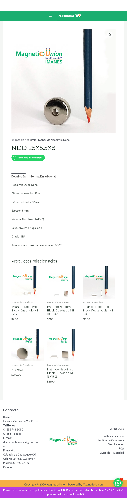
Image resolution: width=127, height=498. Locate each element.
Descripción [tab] (18, 176)
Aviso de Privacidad (112, 452)
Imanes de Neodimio (23, 140)
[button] (110, 35)
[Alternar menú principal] (50, 15)
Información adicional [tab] (42, 176)
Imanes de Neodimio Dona (54, 140)
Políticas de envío (113, 436)
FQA (121, 448)
